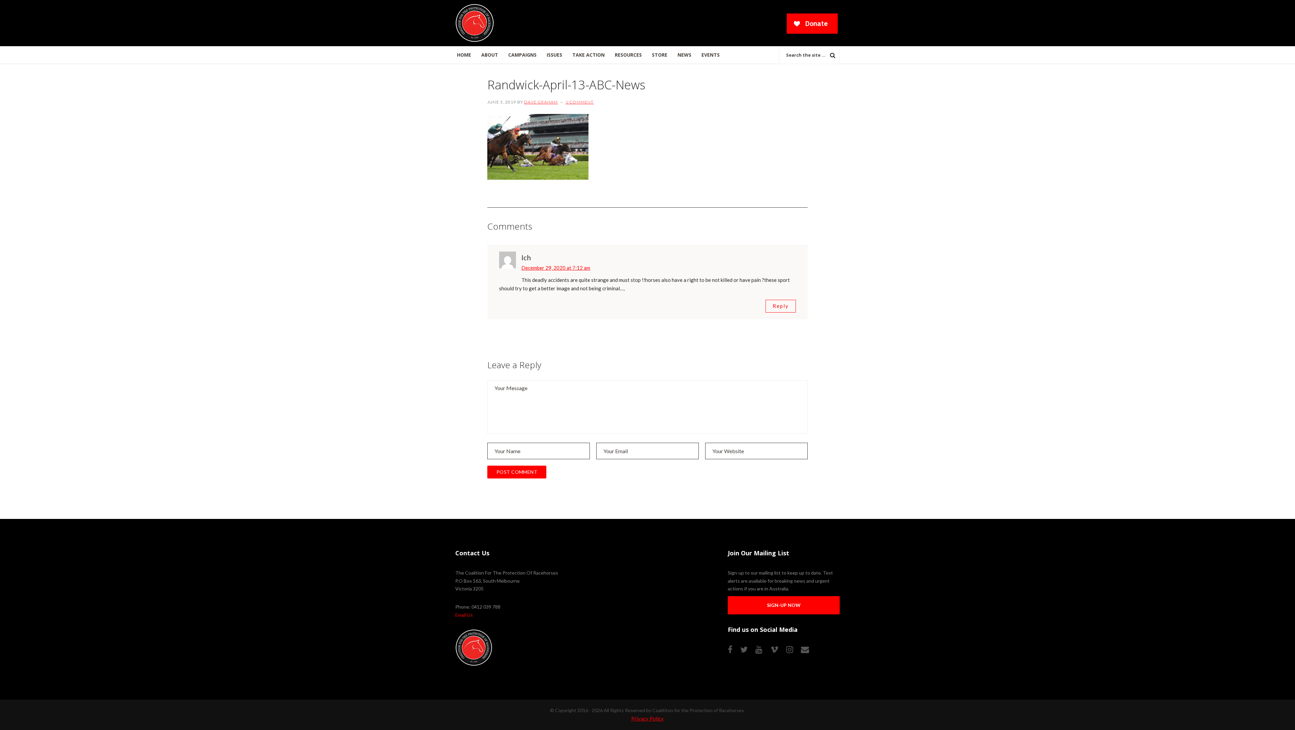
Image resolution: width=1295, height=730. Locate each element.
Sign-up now (784, 605)
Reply (781, 306)
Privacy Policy (647, 719)
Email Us (464, 615)
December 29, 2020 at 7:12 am (555, 268)
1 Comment (580, 102)
